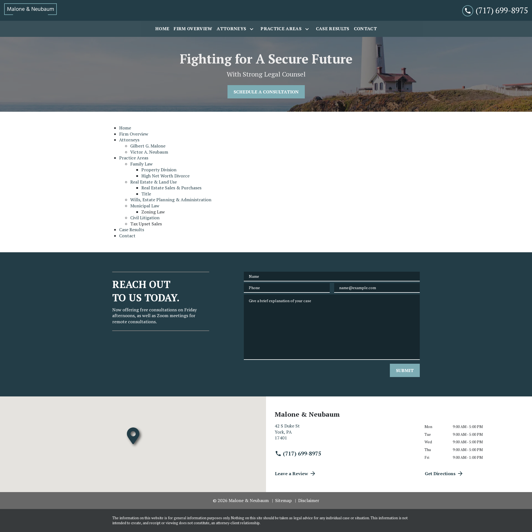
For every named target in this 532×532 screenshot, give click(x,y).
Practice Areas (133, 158)
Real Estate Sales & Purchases (171, 188)
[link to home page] (30, 10)
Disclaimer (308, 500)
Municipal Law (144, 206)
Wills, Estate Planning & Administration (170, 200)
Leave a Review (291, 473)
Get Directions (440, 473)
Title (146, 194)
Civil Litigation (145, 218)
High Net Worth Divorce (165, 176)
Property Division (159, 170)
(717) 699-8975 (302, 453)
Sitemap (283, 500)
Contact (127, 236)
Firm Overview (133, 134)
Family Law (141, 164)
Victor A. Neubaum (149, 152)
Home (125, 128)
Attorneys (129, 140)
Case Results (131, 229)
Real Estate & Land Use (153, 182)
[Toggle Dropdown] (252, 29)
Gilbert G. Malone (147, 146)
